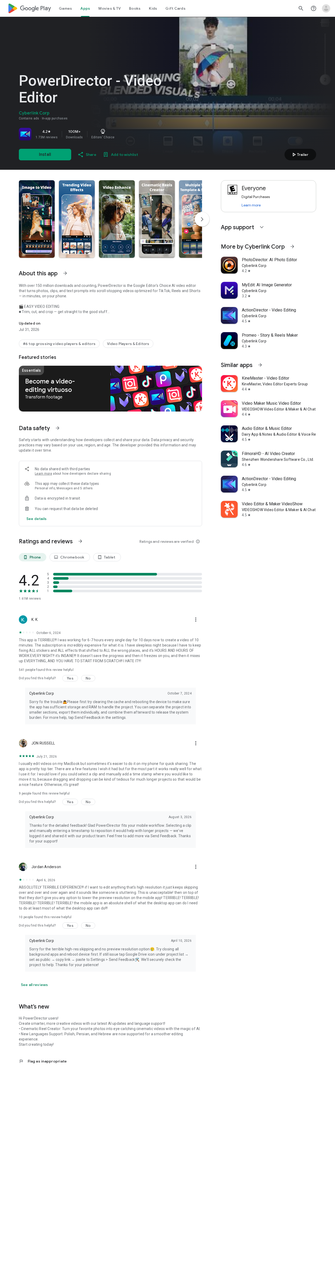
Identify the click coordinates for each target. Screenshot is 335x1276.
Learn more (43, 473)
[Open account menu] (326, 8)
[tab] (65, 8)
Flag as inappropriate (43, 1061)
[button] (37, 219)
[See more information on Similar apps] (260, 365)
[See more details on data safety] (36, 518)
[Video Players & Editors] (128, 344)
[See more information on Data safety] (57, 428)
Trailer (299, 154)
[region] (92, 134)
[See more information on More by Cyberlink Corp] (292, 246)
